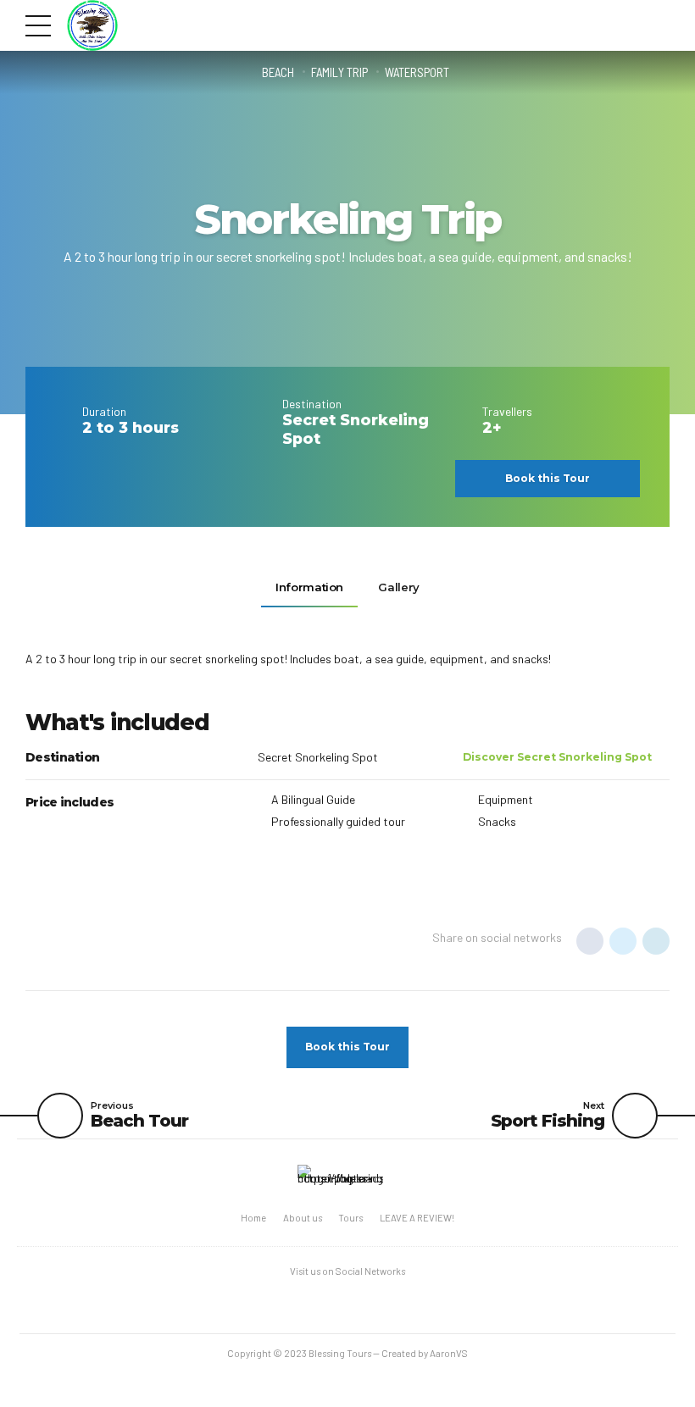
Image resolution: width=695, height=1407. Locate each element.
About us (302, 1217)
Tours (350, 1217)
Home (253, 1217)
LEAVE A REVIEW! (417, 1217)
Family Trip (339, 72)
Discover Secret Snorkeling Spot (557, 757)
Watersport (417, 72)
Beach (278, 72)
